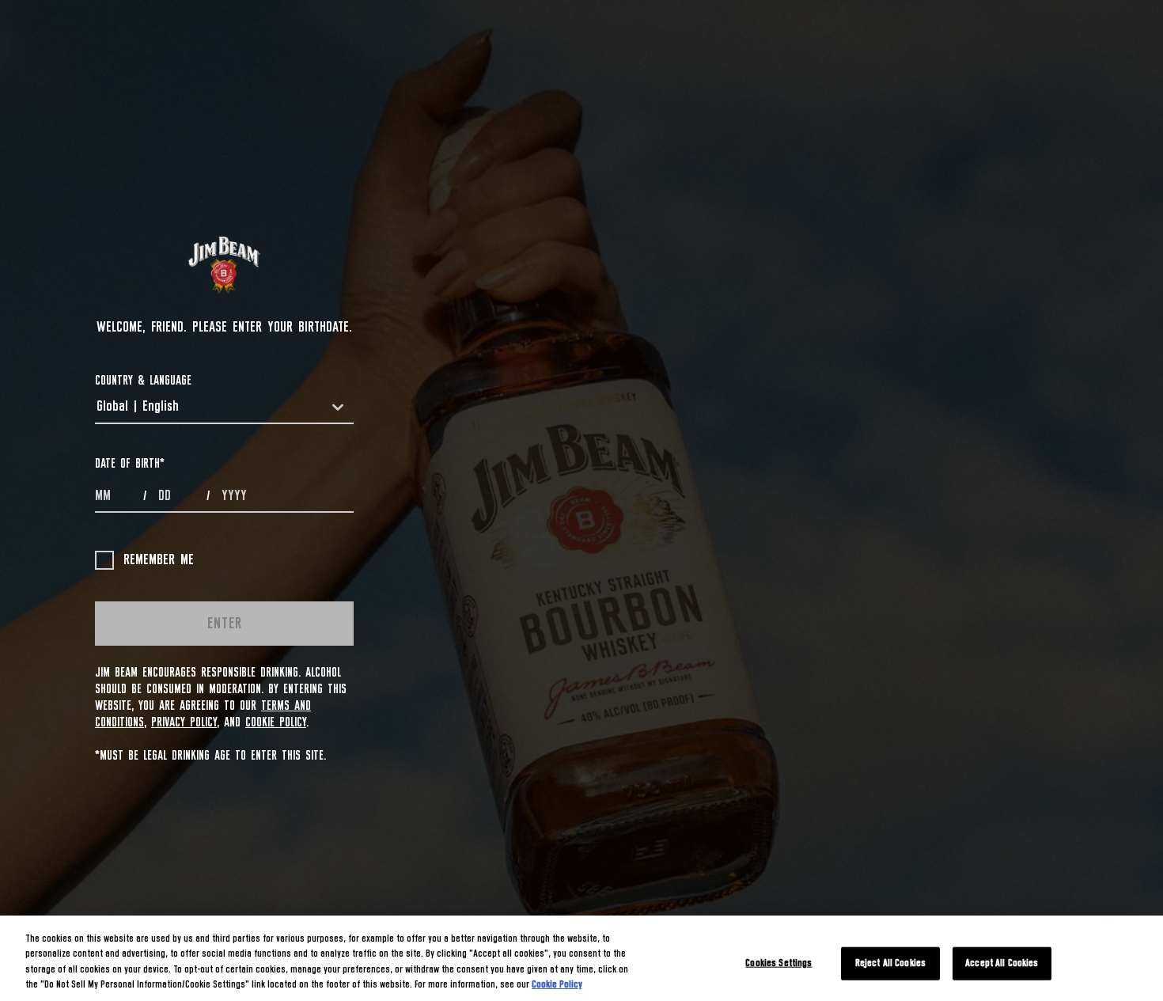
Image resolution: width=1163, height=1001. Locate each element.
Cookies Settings (778, 963)
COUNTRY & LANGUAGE (143, 380)
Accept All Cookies (1001, 963)
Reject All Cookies (890, 963)
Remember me (158, 560)
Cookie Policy (275, 722)
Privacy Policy (184, 722)
